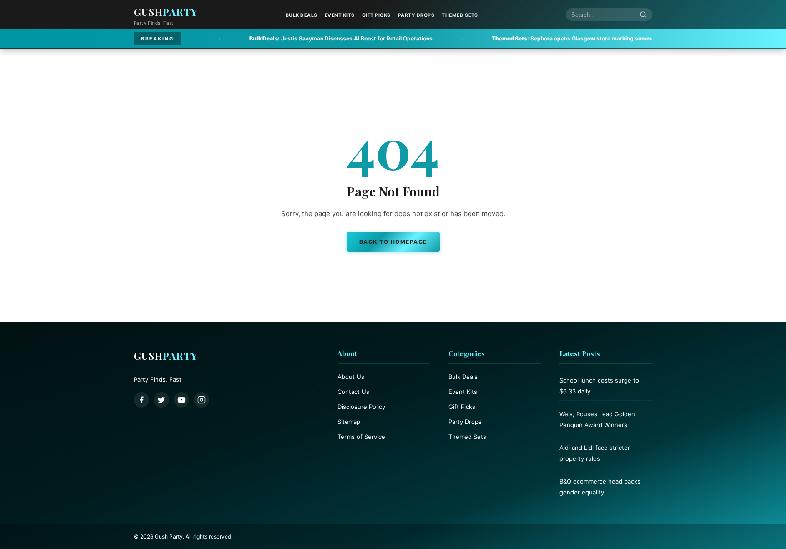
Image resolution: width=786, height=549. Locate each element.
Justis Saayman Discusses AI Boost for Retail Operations (305, 38)
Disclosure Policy (361, 406)
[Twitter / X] (161, 400)
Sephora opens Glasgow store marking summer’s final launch (556, 38)
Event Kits (340, 15)
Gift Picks (376, 15)
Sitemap (349, 421)
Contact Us (353, 391)
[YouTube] (181, 400)
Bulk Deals (301, 15)
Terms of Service (361, 436)
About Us (351, 376)
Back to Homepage (393, 241)
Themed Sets (460, 15)
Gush (165, 12)
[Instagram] (201, 400)
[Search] (643, 14)
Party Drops (416, 15)
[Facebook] (141, 400)
